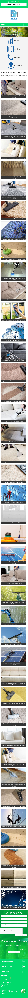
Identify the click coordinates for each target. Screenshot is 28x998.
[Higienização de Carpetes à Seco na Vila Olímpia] (13, 372)
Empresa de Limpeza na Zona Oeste (13, 75)
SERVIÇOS (5, 972)
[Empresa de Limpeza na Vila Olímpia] (13, 332)
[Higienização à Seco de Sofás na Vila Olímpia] (13, 352)
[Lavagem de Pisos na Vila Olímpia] (13, 514)
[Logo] (14, 15)
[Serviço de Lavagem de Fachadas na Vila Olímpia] (13, 818)
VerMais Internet (11, 991)
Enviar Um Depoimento (14, 952)
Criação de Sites (20, 991)
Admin (3, 993)
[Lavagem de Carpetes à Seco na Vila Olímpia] (13, 453)
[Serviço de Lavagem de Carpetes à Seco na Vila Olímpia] (13, 777)
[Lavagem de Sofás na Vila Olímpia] (13, 575)
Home (2, 75)
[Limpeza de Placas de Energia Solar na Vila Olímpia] (13, 656)
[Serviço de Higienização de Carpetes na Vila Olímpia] (13, 717)
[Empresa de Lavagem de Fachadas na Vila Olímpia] (13, 230)
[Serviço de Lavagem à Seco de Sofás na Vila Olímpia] (13, 757)
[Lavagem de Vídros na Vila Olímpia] (13, 636)
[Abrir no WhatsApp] (18, 2)
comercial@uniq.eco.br (13, 4)
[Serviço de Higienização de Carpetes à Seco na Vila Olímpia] (13, 696)
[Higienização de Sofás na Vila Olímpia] (13, 413)
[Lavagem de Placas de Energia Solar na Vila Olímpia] (13, 555)
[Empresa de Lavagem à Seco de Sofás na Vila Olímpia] (13, 170)
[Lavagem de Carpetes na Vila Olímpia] (13, 473)
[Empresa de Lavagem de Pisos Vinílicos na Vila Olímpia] (13, 271)
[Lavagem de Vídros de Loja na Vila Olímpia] (13, 615)
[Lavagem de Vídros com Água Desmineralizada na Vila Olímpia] (13, 595)
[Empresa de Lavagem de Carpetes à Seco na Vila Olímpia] (13, 190)
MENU (3, 25)
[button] (2, 32)
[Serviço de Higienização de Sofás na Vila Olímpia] (13, 737)
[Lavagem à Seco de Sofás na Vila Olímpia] (13, 433)
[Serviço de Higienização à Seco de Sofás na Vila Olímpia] (13, 676)
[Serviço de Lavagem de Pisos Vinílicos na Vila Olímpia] (13, 858)
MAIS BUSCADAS (8, 961)
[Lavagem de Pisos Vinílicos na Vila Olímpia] (13, 534)
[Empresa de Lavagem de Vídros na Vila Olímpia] (13, 311)
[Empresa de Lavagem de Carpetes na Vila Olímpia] (13, 210)
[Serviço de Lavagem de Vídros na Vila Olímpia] (13, 899)
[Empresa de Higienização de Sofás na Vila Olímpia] (13, 149)
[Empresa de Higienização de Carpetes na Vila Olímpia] (13, 129)
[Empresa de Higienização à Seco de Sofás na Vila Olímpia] (13, 89)
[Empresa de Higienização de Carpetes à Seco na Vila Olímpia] (13, 109)
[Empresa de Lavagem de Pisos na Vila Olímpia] (13, 251)
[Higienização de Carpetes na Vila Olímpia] (13, 392)
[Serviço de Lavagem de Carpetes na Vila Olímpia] (13, 798)
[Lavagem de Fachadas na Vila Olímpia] (13, 494)
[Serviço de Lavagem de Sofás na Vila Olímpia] (13, 879)
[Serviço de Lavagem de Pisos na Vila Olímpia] (13, 838)
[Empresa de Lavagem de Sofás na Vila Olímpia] (13, 291)
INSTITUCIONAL (7, 966)
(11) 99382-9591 (12, 2)
